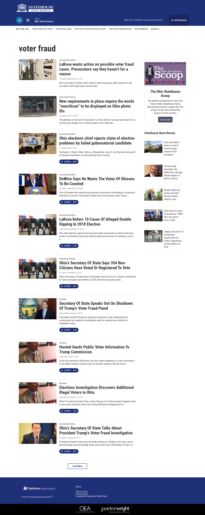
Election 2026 (64, 29)
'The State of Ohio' (42, 29)
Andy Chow (63, 229)
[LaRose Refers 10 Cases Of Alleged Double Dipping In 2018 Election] (37, 224)
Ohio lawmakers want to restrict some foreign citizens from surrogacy (171, 148)
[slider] (32, 20)
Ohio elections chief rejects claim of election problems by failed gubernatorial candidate (97, 140)
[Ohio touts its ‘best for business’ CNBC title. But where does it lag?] (153, 215)
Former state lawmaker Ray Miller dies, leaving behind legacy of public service (173, 172)
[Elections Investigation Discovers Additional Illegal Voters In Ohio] (37, 392)
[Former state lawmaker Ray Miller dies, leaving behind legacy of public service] (153, 171)
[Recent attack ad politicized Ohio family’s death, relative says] (153, 195)
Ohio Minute (141, 29)
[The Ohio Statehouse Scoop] (165, 74)
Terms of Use (82, 492)
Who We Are (22, 29)
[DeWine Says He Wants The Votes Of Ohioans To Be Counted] (37, 184)
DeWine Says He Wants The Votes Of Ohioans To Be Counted (97, 181)
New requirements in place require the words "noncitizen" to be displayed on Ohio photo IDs (96, 106)
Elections (63, 299)
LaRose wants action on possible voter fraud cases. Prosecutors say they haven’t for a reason (96, 69)
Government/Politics (67, 60)
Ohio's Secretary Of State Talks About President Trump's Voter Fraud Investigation (96, 430)
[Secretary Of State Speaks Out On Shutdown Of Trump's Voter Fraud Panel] (37, 308)
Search (155, 29)
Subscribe (165, 119)
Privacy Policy (82, 494)
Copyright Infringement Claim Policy (91, 496)
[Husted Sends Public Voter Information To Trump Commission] (37, 352)
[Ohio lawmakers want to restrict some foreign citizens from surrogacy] (153, 147)
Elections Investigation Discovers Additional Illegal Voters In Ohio (96, 390)
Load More (77, 466)
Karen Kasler (64, 313)
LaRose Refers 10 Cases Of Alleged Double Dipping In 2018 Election (95, 222)
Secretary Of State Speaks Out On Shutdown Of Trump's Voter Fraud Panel (96, 306)
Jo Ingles (62, 79)
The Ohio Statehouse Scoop (90, 29)
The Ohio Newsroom (120, 29)
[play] (19, 20)
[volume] (28, 20)
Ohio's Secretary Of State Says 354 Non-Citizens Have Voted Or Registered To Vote (94, 265)
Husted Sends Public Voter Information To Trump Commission (94, 349)
